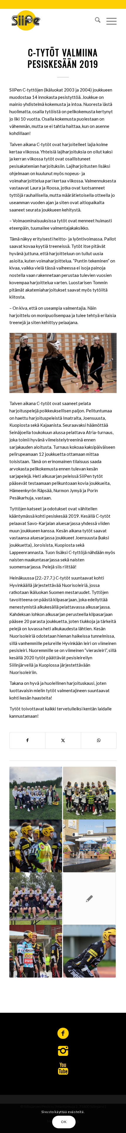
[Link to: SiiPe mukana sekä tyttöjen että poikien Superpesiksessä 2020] (89, 951)
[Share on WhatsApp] (98, 740)
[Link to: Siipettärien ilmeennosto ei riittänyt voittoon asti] (89, 898)
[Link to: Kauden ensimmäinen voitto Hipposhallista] (35, 845)
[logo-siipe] (52, 20)
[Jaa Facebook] (27, 740)
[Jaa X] (63, 740)
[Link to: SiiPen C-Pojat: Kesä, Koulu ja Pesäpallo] (35, 898)
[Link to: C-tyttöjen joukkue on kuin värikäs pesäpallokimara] (89, 793)
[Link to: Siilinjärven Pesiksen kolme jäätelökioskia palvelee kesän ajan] (89, 845)
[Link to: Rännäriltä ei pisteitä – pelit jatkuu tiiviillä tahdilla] (35, 951)
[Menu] (109, 20)
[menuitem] (95, 20)
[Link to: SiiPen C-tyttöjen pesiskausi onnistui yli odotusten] (35, 793)
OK (64, 1122)
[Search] (95, 20)
